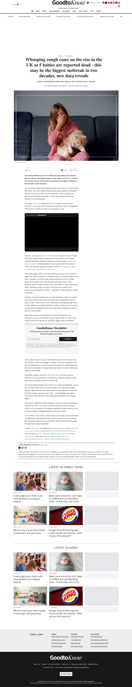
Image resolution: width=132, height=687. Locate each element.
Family (44, 11)
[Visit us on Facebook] (103, 3)
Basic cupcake (75, 643)
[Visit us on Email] (116, 3)
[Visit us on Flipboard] (114, 3)
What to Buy (83, 11)
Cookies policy (48, 667)
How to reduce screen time (59, 636)
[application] (52, 232)
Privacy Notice (30, 345)
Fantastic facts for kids (58, 643)
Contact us (66, 664)
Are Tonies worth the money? (85, 16)
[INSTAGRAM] (23, 448)
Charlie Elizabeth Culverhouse (57, 86)
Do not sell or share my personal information (72, 667)
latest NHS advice (53, 375)
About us (37, 664)
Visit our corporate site (88, 681)
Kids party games (56, 646)
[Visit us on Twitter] (106, 3)
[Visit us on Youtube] (119, 3)
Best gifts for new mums (63, 16)
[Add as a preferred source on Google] (66, 674)
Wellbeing (66, 11)
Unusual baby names (58, 640)
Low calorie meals (77, 646)
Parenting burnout (96, 636)
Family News (69, 56)
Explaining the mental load (99, 640)
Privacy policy (93, 664)
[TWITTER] (19, 448)
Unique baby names (24, 16)
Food (74, 11)
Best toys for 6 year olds (107, 16)
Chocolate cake (76, 640)
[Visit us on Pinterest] (111, 3)
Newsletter (75, 170)
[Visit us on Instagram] (108, 3)
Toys (92, 11)
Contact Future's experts (50, 664)
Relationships (54, 11)
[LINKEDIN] (26, 448)
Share (29, 170)
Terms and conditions (79, 664)
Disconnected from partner (99, 646)
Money (98, 11)
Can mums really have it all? (100, 643)
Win (121, 16)
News (38, 11)
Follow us (65, 170)
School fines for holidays (43, 16)
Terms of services (48, 344)
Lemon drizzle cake (77, 636)
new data (37, 203)
